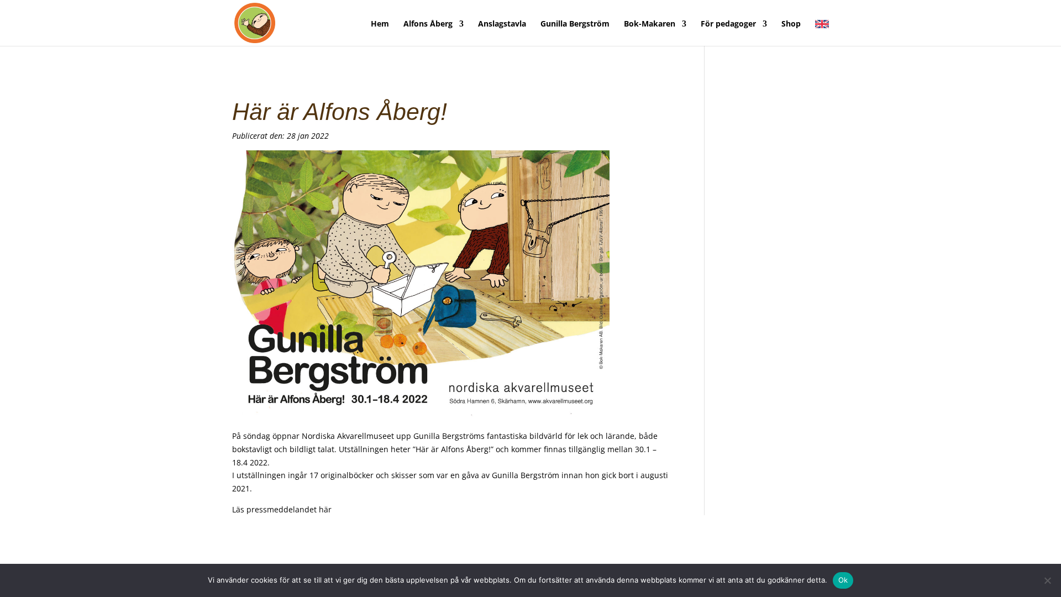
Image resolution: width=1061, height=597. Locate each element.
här (325, 509)
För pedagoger (728, 24)
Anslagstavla (502, 24)
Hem (380, 24)
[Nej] (1047, 580)
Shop (791, 24)
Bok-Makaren (649, 24)
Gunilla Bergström (575, 24)
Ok (843, 579)
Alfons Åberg (428, 24)
